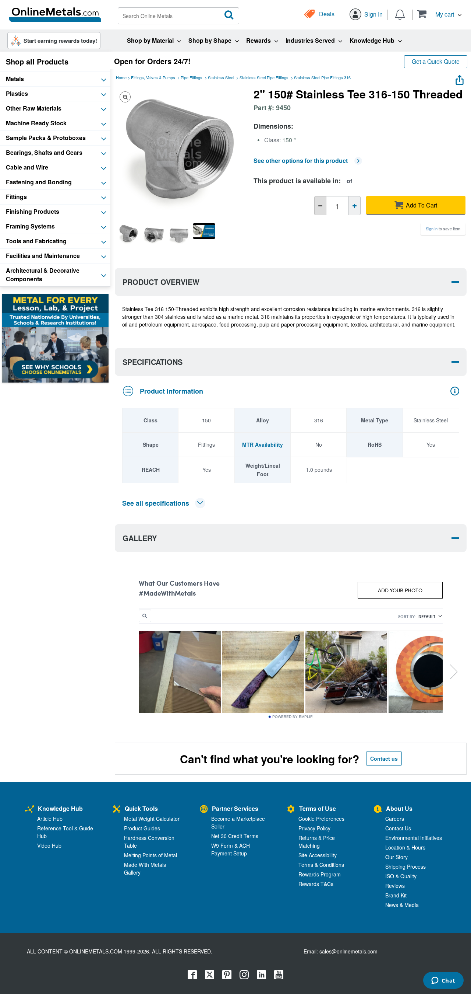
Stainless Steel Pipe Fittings (264, 77)
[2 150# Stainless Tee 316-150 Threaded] (128, 233)
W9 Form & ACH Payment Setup (230, 849)
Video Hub (49, 845)
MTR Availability (262, 444)
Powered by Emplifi (293, 717)
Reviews (395, 885)
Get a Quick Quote (436, 61)
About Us (399, 808)
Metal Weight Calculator (152, 818)
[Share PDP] (459, 78)
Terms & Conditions (321, 864)
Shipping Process (405, 866)
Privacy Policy (314, 828)
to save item (443, 228)
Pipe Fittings (191, 77)
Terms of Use (317, 808)
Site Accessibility (317, 855)
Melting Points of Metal (150, 855)
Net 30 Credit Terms (234, 836)
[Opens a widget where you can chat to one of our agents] (443, 981)
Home (121, 77)
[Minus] (320, 205)
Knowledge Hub (60, 808)
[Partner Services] (204, 809)
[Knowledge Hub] (29, 809)
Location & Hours (405, 847)
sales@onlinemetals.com (348, 951)
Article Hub (50, 818)
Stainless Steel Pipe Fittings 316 (322, 77)
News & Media (402, 904)
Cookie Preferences (321, 818)
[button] (439, 14)
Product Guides (142, 828)
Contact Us (398, 828)
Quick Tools (141, 808)
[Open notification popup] (400, 14)
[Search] (229, 15)
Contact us (384, 758)
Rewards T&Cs (315, 883)
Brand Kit (396, 895)
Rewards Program (319, 874)
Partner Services (235, 808)
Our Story (396, 857)
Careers (394, 818)
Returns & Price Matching (316, 841)
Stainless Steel (221, 77)
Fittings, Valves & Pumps (153, 77)
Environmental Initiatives (413, 837)
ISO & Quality (401, 876)
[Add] (354, 205)
